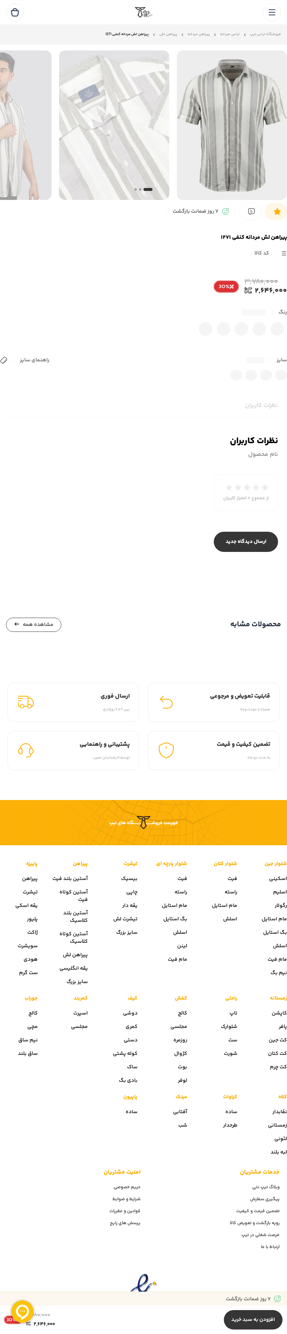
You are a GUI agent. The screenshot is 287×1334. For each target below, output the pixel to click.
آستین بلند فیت (70, 879)
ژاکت (32, 933)
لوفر (182, 1081)
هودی (31, 959)
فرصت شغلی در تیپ (260, 1235)
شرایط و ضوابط (126, 1199)
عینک (181, 1097)
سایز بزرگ (127, 933)
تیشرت (131, 864)
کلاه (282, 1097)
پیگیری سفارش (265, 1199)
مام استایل (274, 919)
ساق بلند (28, 1054)
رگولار (281, 906)
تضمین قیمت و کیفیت (258, 1211)
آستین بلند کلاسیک (75, 917)
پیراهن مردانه (199, 34)
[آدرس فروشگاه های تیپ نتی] (143, 822)
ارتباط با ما (270, 1247)
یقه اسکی (26, 906)
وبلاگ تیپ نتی (266, 1187)
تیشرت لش (125, 919)
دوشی (130, 1013)
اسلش (280, 946)
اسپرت (80, 1013)
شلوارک (229, 1027)
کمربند (81, 998)
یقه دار (130, 906)
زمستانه (278, 998)
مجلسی (178, 1027)
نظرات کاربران (261, 405)
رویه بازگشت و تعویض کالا (255, 1223)
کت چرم (278, 1067)
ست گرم (28, 973)
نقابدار (279, 1112)
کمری (132, 1027)
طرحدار (230, 1125)
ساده (231, 1112)
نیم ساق (28, 1040)
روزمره (180, 1040)
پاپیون (130, 1097)
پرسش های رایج (125, 1223)
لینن (182, 946)
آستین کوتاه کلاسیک (73, 938)
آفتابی (180, 1112)
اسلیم (280, 892)
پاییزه (32, 864)
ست (232, 1040)
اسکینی (278, 879)
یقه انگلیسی (73, 968)
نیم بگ (279, 973)
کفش (181, 998)
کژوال (180, 1054)
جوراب (31, 998)
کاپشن (279, 1013)
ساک (132, 1067)
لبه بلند (279, 1152)
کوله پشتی (125, 1054)
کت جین (278, 1040)
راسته (231, 892)
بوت (182, 1067)
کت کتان (277, 1054)
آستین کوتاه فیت (73, 896)
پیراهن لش (168, 34)
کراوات (230, 1097)
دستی (131, 1040)
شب (182, 1125)
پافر (283, 1027)
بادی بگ (128, 1081)
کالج (182, 1013)
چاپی (132, 892)
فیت (232, 879)
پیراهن (80, 864)
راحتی (231, 998)
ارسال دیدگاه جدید (246, 542)
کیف (133, 998)
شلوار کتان (225, 864)
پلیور (32, 919)
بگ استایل (275, 933)
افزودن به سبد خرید (253, 1320)
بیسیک (129, 879)
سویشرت (28, 946)
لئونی (280, 1139)
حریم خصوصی (127, 1187)
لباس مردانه (230, 34)
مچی (32, 1027)
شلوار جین (276, 864)
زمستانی (277, 1125)
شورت (230, 1054)
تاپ (233, 1013)
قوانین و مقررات (125, 1211)
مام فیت (277, 959)
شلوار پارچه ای (171, 864)
